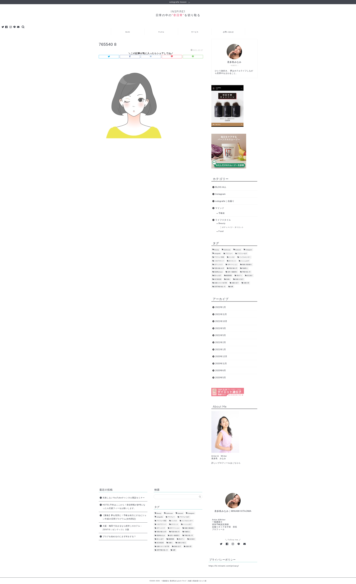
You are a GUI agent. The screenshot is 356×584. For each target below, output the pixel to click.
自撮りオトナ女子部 (220, 283)
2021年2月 (220, 342)
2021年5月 (220, 335)
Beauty (221, 223)
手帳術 (221, 213)
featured (238, 250)
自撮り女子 (235, 283)
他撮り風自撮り (247, 264)
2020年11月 (221, 363)
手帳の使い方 (246, 272)
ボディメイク (218, 264)
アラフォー (228, 253)
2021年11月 (221, 314)
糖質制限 (229, 275)
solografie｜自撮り (224, 201)
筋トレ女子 (217, 275)
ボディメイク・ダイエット (233, 227)
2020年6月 (220, 370)
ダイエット (232, 261)
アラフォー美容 (219, 257)
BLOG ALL (220, 187)
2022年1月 (220, 307)
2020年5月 (220, 377)
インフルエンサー (244, 257)
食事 (231, 286)
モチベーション (232, 264)
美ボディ (239, 275)
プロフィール (218, 529)
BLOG (127, 32)
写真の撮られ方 (219, 268)
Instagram (220, 194)
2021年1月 (220, 349)
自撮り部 (246, 283)
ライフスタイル (223, 220)
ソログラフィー (219, 261)
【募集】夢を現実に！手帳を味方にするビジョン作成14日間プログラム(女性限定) (124, 517)
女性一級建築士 (232, 272)
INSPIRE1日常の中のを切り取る (178, 13)
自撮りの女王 (239, 279)
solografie (217, 253)
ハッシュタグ (245, 261)
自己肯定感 (217, 279)
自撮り (228, 279)
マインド (219, 208)
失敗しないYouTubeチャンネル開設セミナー (124, 498)
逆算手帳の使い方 (219, 286)
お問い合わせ (228, 32)
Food (221, 231)
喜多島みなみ (218, 272)
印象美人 (245, 268)
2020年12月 (221, 356)
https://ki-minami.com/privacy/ (224, 566)
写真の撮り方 (233, 268)
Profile (161, 32)
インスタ (231, 257)
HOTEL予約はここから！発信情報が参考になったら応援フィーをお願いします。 (124, 506)
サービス (194, 32)
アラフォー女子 (242, 253)
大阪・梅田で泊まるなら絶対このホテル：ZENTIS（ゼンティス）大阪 (122, 528)
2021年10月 (221, 321)
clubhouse (227, 250)
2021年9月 (220, 328)
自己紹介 (250, 275)
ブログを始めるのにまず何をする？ (119, 536)
